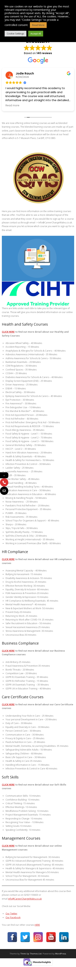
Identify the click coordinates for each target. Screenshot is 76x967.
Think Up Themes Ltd (31, 953)
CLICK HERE (8, 331)
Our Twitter (11, 913)
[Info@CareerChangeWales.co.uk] (4, 491)
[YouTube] (51, 937)
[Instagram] (38, 937)
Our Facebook (13, 917)
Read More (38, 25)
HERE (37, 924)
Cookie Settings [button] (15, 33)
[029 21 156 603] (4, 482)
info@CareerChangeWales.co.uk (25, 898)
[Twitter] (25, 937)
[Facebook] (12, 937)
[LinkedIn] (64, 937)
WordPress (60, 953)
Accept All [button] (35, 33)
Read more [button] (12, 105)
